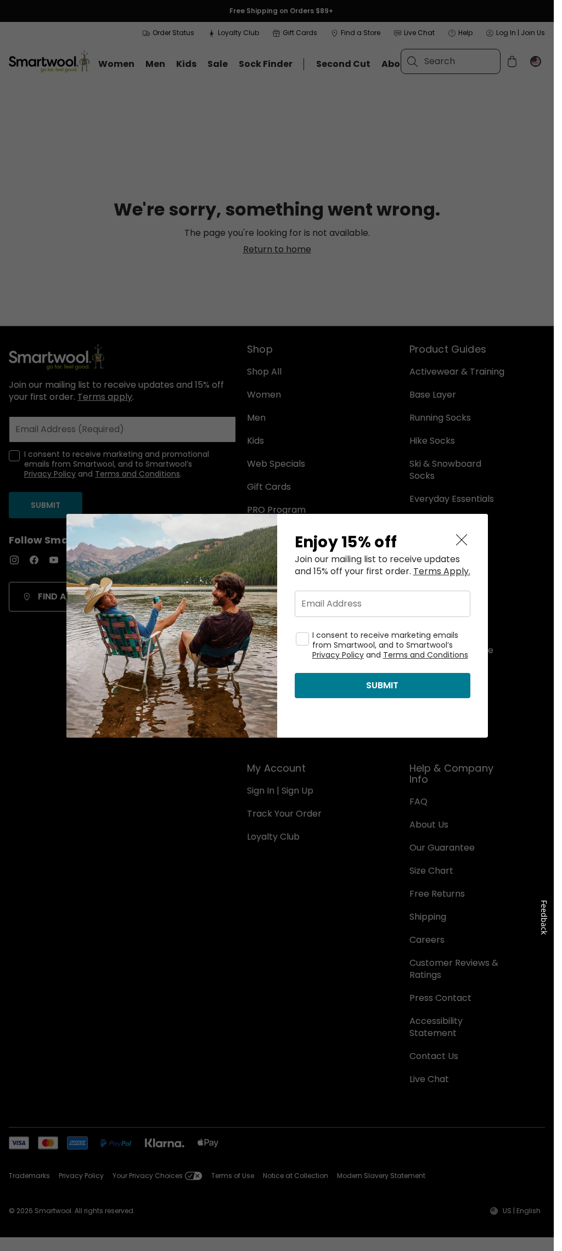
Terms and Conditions (425, 655)
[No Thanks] (461, 540)
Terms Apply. (441, 571)
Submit (382, 685)
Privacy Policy (338, 655)
